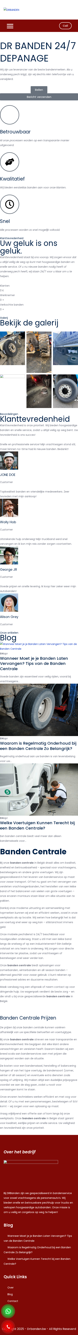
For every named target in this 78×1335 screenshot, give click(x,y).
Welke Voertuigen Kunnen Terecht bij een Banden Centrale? (37, 825)
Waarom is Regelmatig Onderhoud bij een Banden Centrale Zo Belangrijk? (38, 745)
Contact (12, 1301)
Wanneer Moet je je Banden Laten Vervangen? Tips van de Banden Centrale (34, 664)
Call (65, 26)
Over (10, 1287)
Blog (10, 1294)
